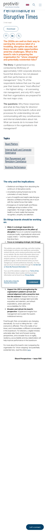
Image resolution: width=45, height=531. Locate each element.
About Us (7, 451)
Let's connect (34, 527)
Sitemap (7, 489)
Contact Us (8, 464)
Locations (8, 476)
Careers (7, 458)
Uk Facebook (22, 506)
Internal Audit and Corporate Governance (18, 151)
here (29, 350)
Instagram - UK (5, 506)
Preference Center (11, 483)
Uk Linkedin (11, 506)
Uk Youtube (27, 506)
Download (11, 29)
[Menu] (40, 5)
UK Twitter (16, 506)
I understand (33, 282)
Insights (7, 470)
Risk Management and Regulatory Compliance (15, 160)
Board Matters (11, 143)
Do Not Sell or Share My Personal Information (22, 266)
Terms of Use (19, 516)
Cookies (14, 523)
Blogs (33, 506)
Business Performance (15, 167)
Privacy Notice (8, 516)
